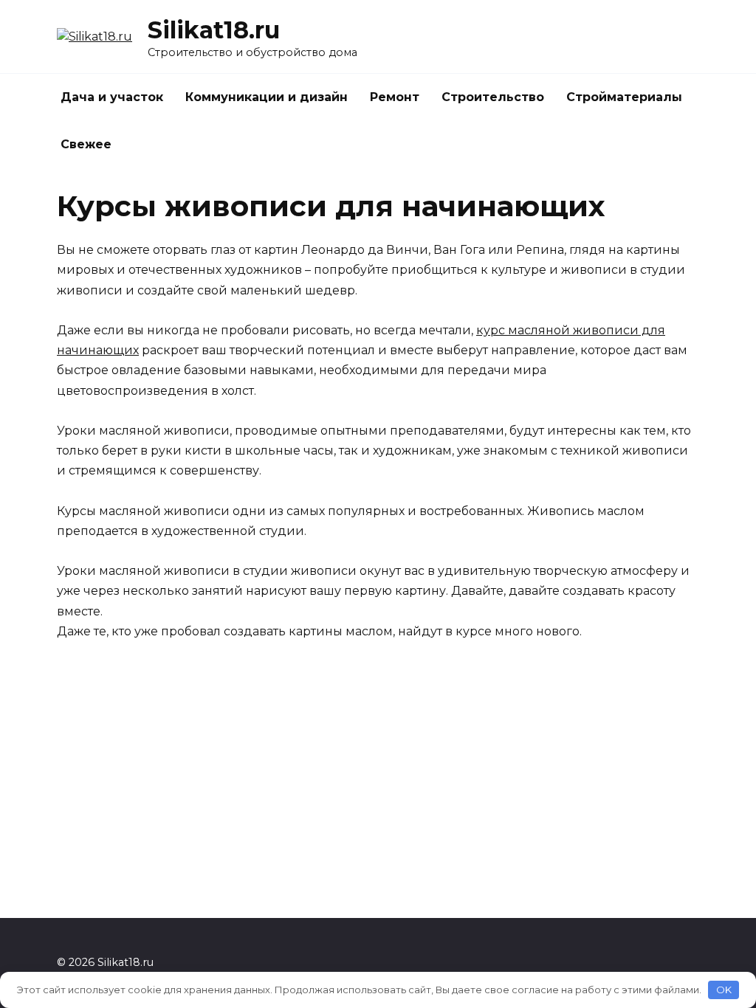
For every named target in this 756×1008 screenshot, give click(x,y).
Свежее (86, 144)
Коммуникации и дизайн (266, 97)
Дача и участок (112, 97)
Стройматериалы (624, 97)
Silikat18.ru (214, 29)
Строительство (492, 97)
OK (724, 989)
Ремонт (394, 97)
